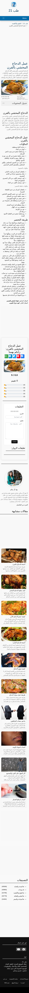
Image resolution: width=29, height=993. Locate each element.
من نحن (5, 979)
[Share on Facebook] (22, 356)
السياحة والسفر (18, 899)
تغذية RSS (6, 983)
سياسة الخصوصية (13, 979)
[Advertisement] (14, 44)
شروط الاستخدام (24, 979)
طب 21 (25, 23)
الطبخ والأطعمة (18, 893)
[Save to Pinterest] (18, 356)
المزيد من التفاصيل (22, 505)
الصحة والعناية (18, 886)
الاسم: (21, 414)
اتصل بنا (23, 983)
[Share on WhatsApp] (6, 356)
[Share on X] (14, 356)
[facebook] (23, 949)
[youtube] (18, 949)
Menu (24, 18)
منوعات (20, 890)
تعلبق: (21, 420)
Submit (14, 441)
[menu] (3, 18)
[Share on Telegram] (10, 356)
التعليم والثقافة (18, 896)
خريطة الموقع (15, 983)
